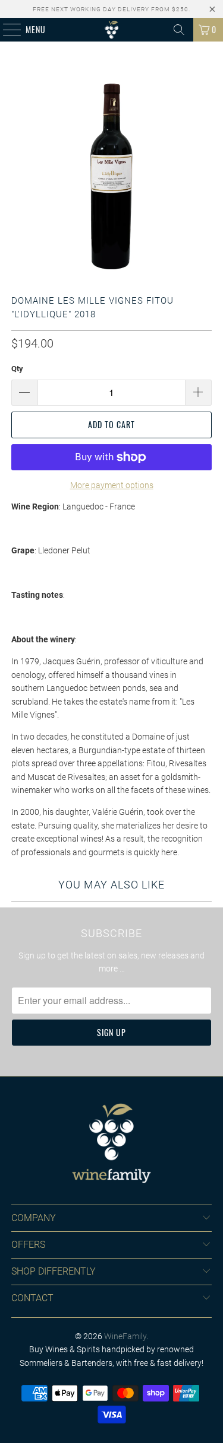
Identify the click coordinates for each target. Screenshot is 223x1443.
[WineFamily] (112, 30)
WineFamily (125, 1336)
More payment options (111, 485)
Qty (17, 368)
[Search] (179, 30)
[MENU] (5, 30)
